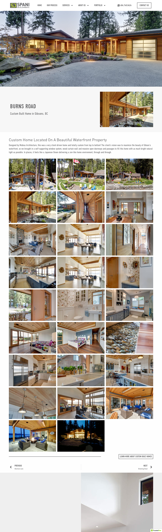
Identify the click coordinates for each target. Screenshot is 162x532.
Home (39, 5)
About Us (82, 5)
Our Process (52, 5)
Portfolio (98, 5)
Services (66, 5)
